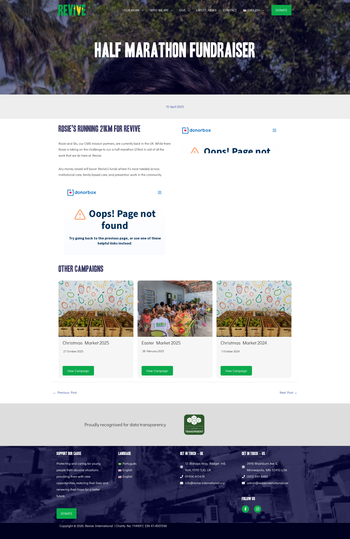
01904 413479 (195, 476)
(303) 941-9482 (257, 476)
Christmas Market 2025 (86, 343)
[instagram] (258, 509)
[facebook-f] (247, 509)
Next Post (288, 392)
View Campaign (78, 371)
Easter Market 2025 (161, 343)
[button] (142, 10)
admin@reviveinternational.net (267, 483)
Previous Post (65, 392)
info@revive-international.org (204, 483)
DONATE (281, 10)
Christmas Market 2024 (244, 343)
